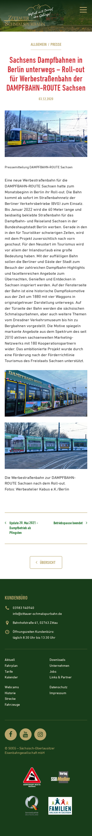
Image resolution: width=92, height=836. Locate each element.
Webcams (12, 687)
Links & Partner (61, 677)
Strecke (10, 699)
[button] (83, 10)
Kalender (11, 677)
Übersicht (47, 562)
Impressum (58, 693)
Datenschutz (58, 687)
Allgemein (39, 44)
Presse (55, 44)
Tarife (9, 671)
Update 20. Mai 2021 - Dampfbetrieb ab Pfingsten (23, 528)
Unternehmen (59, 665)
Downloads (57, 660)
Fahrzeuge (12, 704)
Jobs (53, 671)
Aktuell (10, 660)
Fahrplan (11, 665)
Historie (10, 693)
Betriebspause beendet (68, 523)
